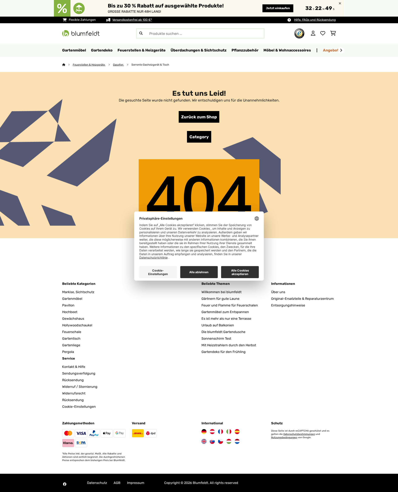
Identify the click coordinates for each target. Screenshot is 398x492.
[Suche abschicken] (141, 33)
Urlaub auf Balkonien (217, 325)
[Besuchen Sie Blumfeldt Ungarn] (228, 441)
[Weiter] (341, 50)
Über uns (278, 292)
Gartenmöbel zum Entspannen (225, 312)
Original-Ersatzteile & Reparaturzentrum (302, 299)
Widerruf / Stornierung (79, 387)
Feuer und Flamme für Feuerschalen (229, 305)
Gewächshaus (73, 319)
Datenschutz (97, 483)
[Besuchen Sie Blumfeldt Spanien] (237, 431)
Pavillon (68, 305)
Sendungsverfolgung (78, 373)
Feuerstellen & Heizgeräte (89, 64)
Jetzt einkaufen (278, 8)
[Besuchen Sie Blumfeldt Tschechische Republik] (220, 441)
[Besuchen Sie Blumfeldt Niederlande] (237, 441)
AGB (117, 483)
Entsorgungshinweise (288, 305)
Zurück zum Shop (199, 116)
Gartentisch (71, 338)
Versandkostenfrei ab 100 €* (132, 20)
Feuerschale (71, 332)
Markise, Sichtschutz (78, 292)
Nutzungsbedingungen (284, 437)
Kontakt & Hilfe (73, 367)
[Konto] (313, 33)
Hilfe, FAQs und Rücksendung (315, 20)
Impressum (135, 483)
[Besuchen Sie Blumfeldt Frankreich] (220, 431)
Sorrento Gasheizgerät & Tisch (150, 64)
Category (199, 136)
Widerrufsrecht (73, 393)
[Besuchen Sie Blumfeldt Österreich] (212, 431)
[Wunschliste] (322, 33)
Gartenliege (71, 345)
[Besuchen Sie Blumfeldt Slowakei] (212, 441)
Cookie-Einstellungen (79, 407)
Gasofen (118, 64)
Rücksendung (73, 380)
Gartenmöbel (72, 299)
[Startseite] (67, 64)
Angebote (332, 50)
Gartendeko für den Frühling (223, 352)
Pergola (68, 352)
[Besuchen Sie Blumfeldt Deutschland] (203, 431)
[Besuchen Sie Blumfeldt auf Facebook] (64, 484)
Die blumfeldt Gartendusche (223, 332)
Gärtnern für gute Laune (220, 299)
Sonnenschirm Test (216, 338)
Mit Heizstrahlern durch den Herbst (228, 345)
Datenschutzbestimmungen (299, 434)
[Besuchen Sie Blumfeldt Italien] (228, 431)
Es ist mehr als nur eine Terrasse (226, 319)
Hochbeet (69, 312)
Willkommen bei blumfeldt (221, 292)
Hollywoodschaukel (77, 325)
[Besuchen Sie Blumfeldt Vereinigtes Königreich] (203, 441)
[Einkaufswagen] (333, 33)
